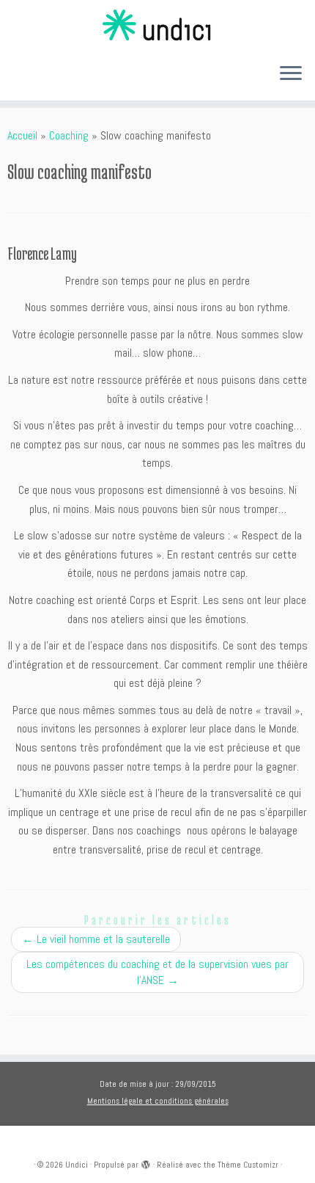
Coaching (69, 135)
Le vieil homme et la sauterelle (96, 939)
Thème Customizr (248, 1165)
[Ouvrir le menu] (291, 74)
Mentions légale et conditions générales (158, 1101)
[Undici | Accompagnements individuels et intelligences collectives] (157, 25)
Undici (76, 1165)
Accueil (22, 135)
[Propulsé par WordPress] (146, 1162)
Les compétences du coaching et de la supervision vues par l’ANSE (157, 972)
